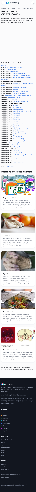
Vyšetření (5, 428)
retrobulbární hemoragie (21, 137)
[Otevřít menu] (3, 3)
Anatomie (5, 418)
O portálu (3, 464)
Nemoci (24, 8)
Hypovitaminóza (9, 198)
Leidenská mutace (10, 350)
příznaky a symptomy (14, 143)
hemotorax (16, 127)
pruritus (16, 159)
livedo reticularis (19, 153)
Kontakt (3, 472)
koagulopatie (14, 71)
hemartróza (16, 113)
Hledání (3, 442)
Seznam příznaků (5, 445)
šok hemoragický (18, 139)
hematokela (16, 115)
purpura (15, 89)
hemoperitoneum (18, 123)
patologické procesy (14, 97)
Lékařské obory (7, 423)
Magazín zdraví (7, 431)
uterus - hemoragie (19, 141)
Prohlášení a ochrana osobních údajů (11, 474)
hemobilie (16, 121)
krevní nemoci (12, 69)
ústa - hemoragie (18, 131)
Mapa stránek (5, 477)
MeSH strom (10, 167)
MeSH (18, 8)
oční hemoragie (18, 109)
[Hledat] (33, 3)
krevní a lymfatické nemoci (13, 67)
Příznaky (5, 413)
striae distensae (19, 163)
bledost (16, 157)
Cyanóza (6, 274)
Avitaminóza (7, 236)
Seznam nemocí (5, 447)
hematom (16, 117)
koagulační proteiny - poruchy (22, 75)
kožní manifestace (16, 145)
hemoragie (14, 99)
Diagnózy (13, 8)
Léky (2, 455)
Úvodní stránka (5, 8)
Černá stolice (8, 312)
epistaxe (15, 105)
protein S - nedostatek (20, 87)
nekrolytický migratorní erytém (23, 155)
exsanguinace (17, 107)
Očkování (5, 420)
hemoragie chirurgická (20, 101)
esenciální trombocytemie (21, 91)
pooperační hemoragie (20, 133)
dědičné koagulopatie (19, 73)
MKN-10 (3, 450)
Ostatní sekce (5, 469)
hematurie (16, 119)
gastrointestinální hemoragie (22, 111)
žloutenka (17, 151)
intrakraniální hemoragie (20, 129)
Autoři (3, 467)
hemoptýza (16, 125)
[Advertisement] (18, 42)
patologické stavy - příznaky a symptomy (18, 95)
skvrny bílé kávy (19, 147)
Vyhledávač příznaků (7, 440)
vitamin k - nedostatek (20, 93)
